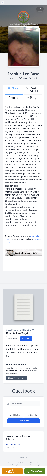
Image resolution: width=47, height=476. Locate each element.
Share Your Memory (16, 378)
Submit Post (24, 421)
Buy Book (26, 338)
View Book (12, 338)
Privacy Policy (16, 465)
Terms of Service (30, 465)
